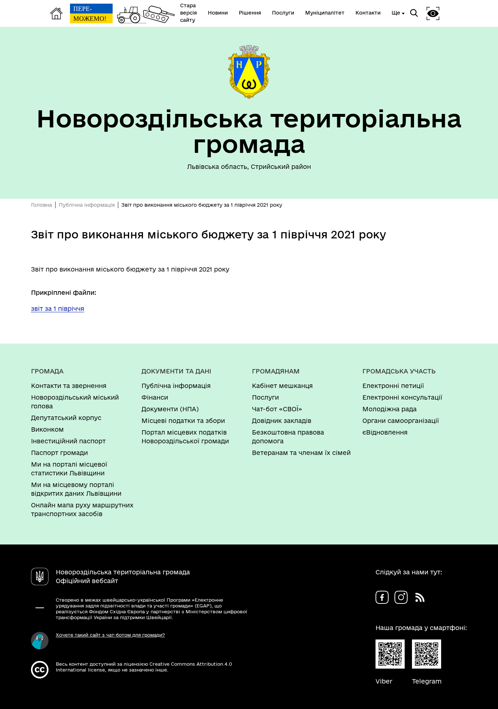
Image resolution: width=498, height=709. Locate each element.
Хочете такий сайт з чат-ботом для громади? (110, 634)
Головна (41, 205)
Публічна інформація (87, 205)
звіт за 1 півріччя (57, 308)
